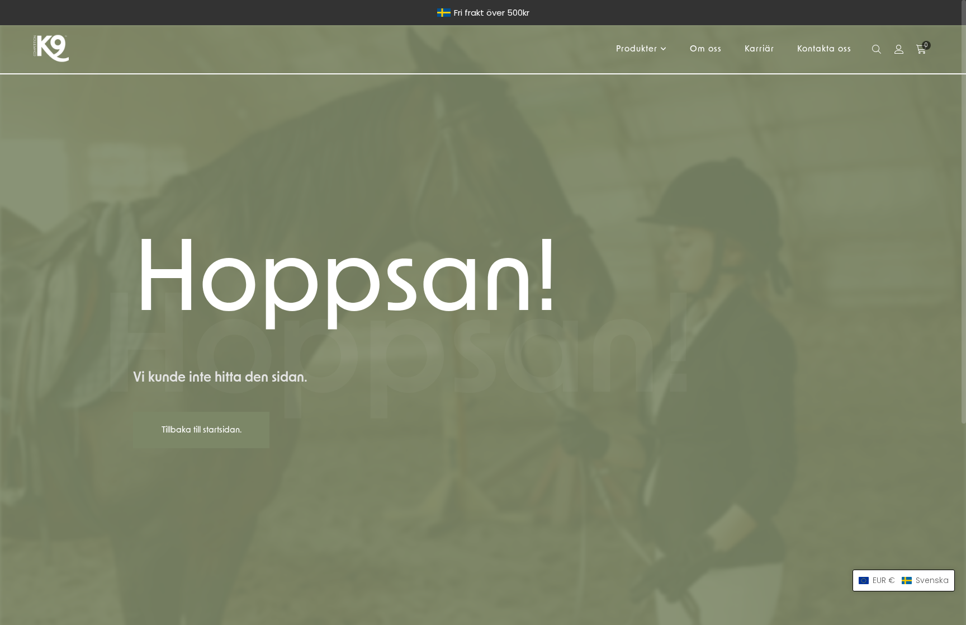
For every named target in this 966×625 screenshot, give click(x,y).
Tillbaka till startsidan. (202, 430)
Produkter (636, 49)
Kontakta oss (824, 49)
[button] (903, 580)
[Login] (899, 49)
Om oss (706, 49)
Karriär (759, 49)
